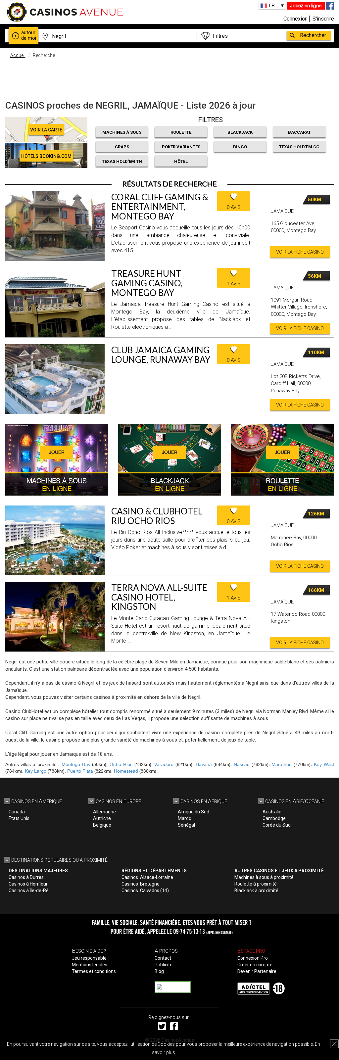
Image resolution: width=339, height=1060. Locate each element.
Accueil (17, 55)
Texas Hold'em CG (299, 146)
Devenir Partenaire (256, 971)
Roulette (180, 132)
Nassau (242, 764)
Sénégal (186, 825)
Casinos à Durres (26, 877)
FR (272, 5)
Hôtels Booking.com (46, 156)
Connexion (295, 19)
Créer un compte (254, 964)
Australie (272, 811)
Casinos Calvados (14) (145, 890)
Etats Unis (19, 818)
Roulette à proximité (255, 884)
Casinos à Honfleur (28, 884)
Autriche (102, 818)
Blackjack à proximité (256, 890)
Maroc (184, 818)
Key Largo (35, 771)
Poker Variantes (181, 146)
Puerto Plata (80, 771)
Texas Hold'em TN (122, 161)
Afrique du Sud (193, 811)
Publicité (163, 964)
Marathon (281, 764)
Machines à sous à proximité (264, 877)
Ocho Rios (121, 764)
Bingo (240, 146)
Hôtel (181, 161)
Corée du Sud (277, 825)
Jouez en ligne (305, 5)
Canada (17, 811)
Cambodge (274, 818)
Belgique (102, 825)
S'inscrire (323, 19)
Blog (159, 971)
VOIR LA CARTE (46, 129)
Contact (163, 958)
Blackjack (240, 132)
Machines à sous (121, 132)
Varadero (163, 764)
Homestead (126, 771)
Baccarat (299, 132)
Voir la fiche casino (300, 252)
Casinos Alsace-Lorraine (147, 877)
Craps (122, 146)
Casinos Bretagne (140, 884)
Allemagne (104, 811)
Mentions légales (89, 964)
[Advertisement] (169, 78)
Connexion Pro (252, 958)
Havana (204, 764)
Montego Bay (76, 764)
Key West (324, 764)
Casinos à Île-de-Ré (29, 890)
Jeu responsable (89, 958)
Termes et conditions (94, 971)
